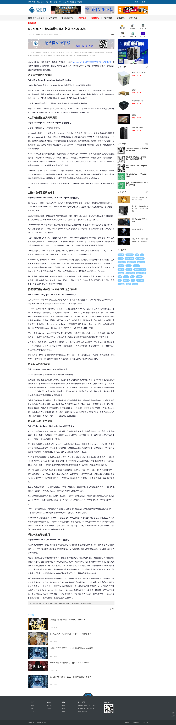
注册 (143, 2)
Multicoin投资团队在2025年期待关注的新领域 (92, 62)
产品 (55, 2)
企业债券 (126, 280)
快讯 (38, 2)
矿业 (42, 18)
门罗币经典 (140, 280)
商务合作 (136, 722)
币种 (51, 2)
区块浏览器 (122, 262)
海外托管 (95, 18)
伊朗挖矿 (121, 269)
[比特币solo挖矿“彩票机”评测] (124, 222)
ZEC (120, 280)
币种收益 (122, 28)
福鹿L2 (134, 115)
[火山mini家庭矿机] (124, 105)
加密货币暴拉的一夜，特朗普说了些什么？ (67, 619)
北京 (132, 277)
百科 (72, 18)
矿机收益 (133, 28)
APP (63, 708)
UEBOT (126, 277)
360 (142, 255)
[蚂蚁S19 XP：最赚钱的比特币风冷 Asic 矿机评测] (124, 241)
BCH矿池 (121, 284)
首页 (30, 18)
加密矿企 (121, 273)
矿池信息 (121, 18)
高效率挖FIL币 (141, 273)
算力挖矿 (143, 36)
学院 (46, 2)
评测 (42, 2)
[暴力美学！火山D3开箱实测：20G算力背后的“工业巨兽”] (124, 210)
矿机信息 (133, 18)
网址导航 (73, 2)
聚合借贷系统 (140, 258)
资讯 (33, 2)
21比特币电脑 (130, 273)
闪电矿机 (128, 269)
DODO (135, 284)
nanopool (136, 266)
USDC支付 (141, 262)
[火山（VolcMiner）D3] (124, 79)
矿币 (137, 255)
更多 (146, 67)
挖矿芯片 (121, 266)
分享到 (112, 34)
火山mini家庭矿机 (137, 101)
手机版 (79, 2)
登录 (136, 2)
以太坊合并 (129, 255)
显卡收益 (122, 36)
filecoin (128, 266)
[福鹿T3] (124, 92)
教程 (68, 18)
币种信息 (108, 18)
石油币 (128, 284)
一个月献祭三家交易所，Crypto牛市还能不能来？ (70, 662)
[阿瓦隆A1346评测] (124, 232)
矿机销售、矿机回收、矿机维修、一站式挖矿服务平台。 (136, 158)
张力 (120, 277)
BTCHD (121, 258)
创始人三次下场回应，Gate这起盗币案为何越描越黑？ (72, 648)
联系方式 (145, 722)
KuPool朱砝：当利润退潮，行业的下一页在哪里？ (70, 634)
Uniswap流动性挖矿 (139, 269)
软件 (60, 2)
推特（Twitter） (83, 711)
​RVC (133, 280)
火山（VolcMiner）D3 (139, 72)
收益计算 (66, 2)
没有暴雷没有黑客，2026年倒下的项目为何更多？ (70, 677)
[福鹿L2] (124, 119)
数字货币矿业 (131, 262)
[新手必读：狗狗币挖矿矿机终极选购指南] (124, 199)
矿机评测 (53, 18)
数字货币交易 (129, 258)
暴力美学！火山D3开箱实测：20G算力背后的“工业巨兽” (140, 208)
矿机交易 (82, 18)
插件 (63, 711)
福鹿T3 (134, 90)
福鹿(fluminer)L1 (137, 128)
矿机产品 (133, 36)
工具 (32, 711)
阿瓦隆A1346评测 (137, 229)
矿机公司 (139, 277)
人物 (38, 18)
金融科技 (121, 255)
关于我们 (126, 722)
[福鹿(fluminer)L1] (124, 132)
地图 (63, 706)
